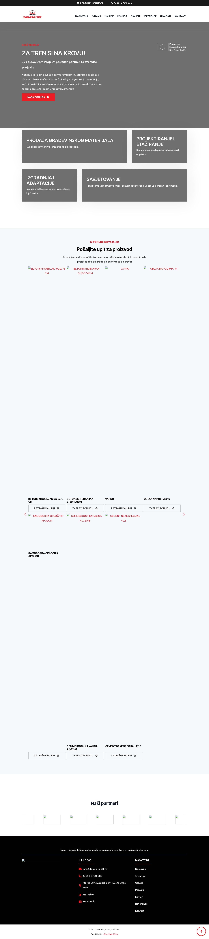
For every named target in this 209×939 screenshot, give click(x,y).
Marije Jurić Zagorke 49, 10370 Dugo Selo (104, 885)
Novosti (165, 16)
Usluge (139, 882)
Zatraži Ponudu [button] (44, 508)
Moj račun (88, 894)
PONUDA (122, 16)
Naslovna (81, 16)
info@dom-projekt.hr (91, 2)
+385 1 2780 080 (92, 875)
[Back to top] (201, 931)
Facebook (88, 901)
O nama (96, 16)
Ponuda (139, 889)
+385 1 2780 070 (123, 2)
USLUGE (109, 16)
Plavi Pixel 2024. (111, 934)
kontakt (180, 16)
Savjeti (135, 16)
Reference (150, 16)
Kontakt (139, 910)
